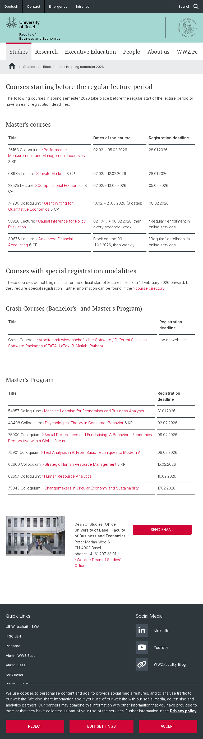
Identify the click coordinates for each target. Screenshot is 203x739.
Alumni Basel (16, 665)
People (131, 51)
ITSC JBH (13, 636)
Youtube (161, 647)
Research (46, 51)
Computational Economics (61, 185)
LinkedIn (161, 630)
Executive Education (90, 51)
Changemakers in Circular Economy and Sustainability (91, 488)
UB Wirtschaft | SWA (22, 627)
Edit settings (101, 726)
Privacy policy (183, 711)
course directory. (150, 288)
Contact (33, 6)
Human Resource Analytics (68, 476)
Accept (168, 726)
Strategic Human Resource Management (80, 464)
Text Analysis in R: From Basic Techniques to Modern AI (92, 452)
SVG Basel (14, 675)
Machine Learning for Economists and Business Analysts (94, 411)
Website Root (12, 66)
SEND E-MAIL (162, 529)
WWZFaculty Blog (170, 664)
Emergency (58, 6)
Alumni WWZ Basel (21, 656)
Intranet (82, 6)
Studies (19, 51)
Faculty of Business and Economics (40, 36)
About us (158, 51)
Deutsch (11, 6)
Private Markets (52, 173)
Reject (35, 726)
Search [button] (184, 6)
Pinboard (13, 646)
